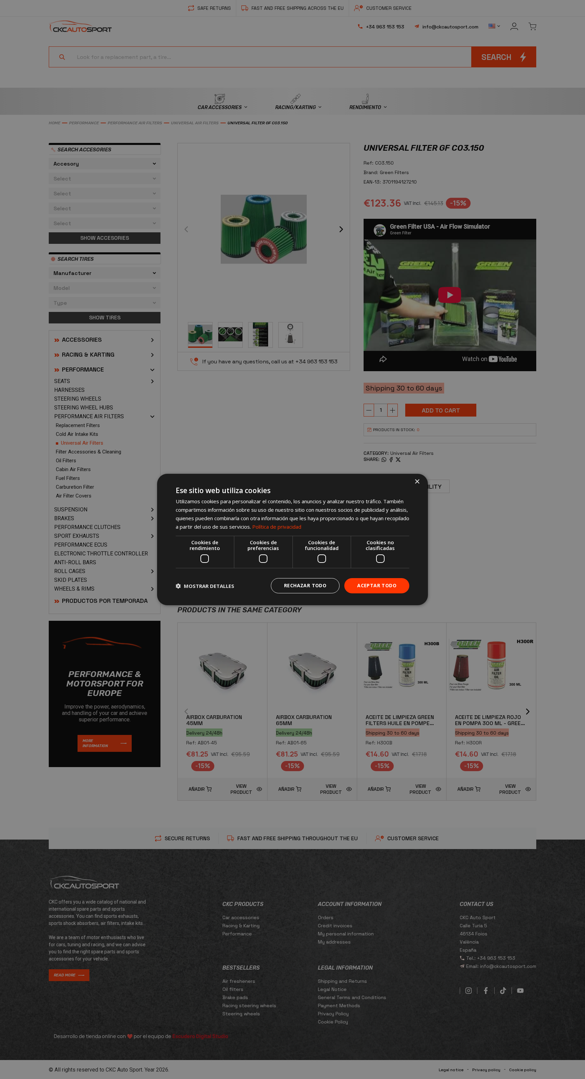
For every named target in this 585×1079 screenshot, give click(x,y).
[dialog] (292, 539)
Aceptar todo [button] (376, 585)
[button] (205, 586)
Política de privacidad (276, 526)
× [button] (416, 481)
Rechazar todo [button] (305, 585)
